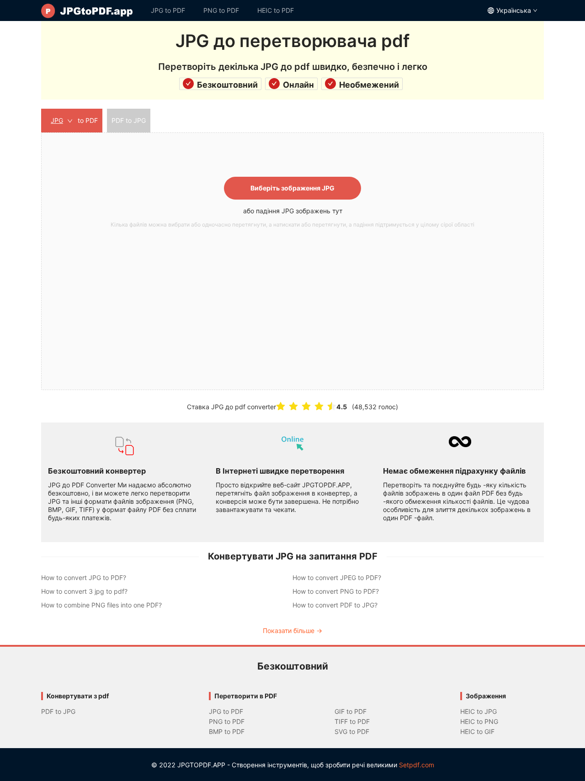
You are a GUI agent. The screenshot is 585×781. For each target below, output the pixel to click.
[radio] (280, 406)
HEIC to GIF (477, 731)
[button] (292, 261)
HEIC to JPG (478, 711)
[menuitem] (91, 10)
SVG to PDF (352, 731)
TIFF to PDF (352, 721)
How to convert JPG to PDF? (83, 577)
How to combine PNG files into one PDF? (101, 605)
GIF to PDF (351, 711)
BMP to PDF (227, 731)
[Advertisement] (292, 300)
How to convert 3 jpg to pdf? (84, 591)
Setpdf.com (416, 765)
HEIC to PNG (479, 721)
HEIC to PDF (275, 10)
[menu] (292, 10)
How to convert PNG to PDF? (335, 591)
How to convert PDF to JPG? (335, 605)
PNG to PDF (221, 10)
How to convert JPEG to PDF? (336, 577)
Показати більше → (292, 630)
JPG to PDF (168, 10)
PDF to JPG (58, 711)
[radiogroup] (306, 406)
